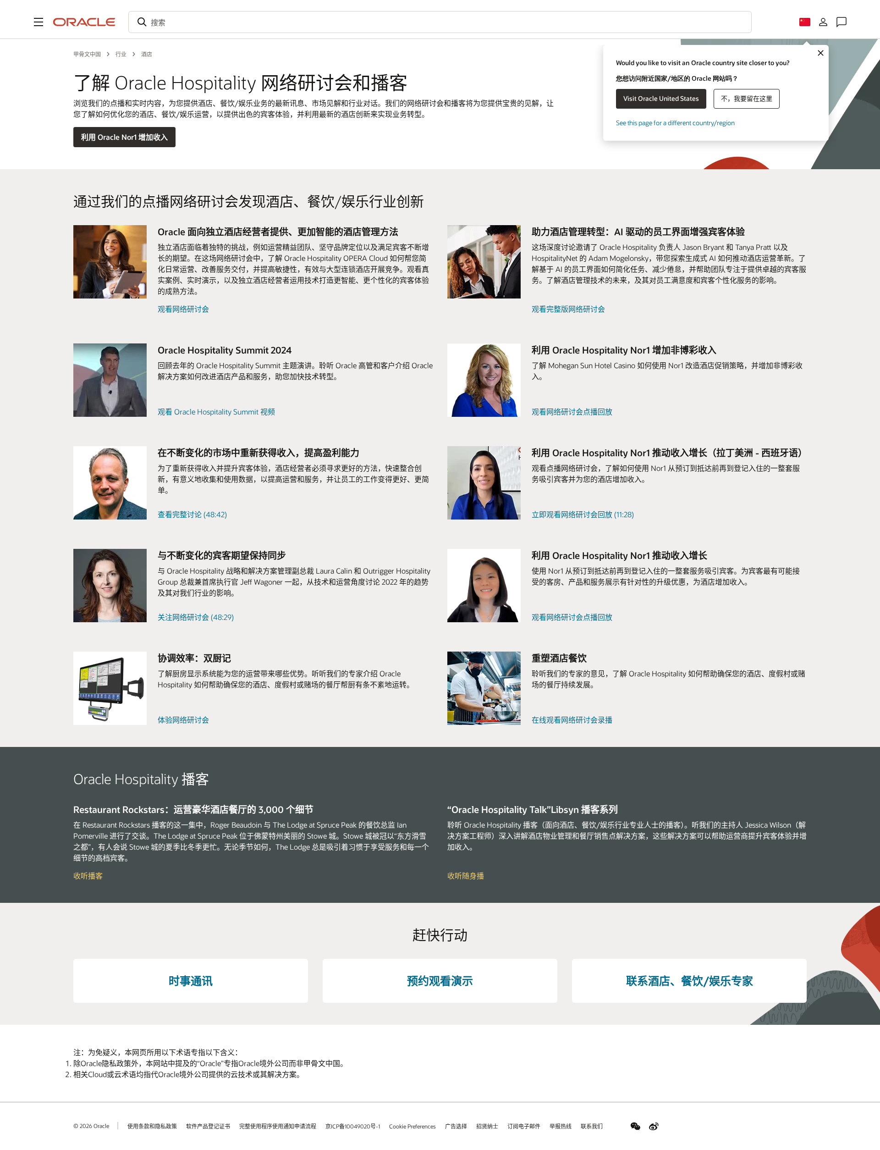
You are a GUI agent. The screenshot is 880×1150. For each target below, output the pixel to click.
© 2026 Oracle (91, 1125)
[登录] (823, 22)
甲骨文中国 (87, 54)
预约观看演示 (440, 980)
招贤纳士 (487, 1126)
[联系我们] (841, 22)
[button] (38, 22)
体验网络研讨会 (183, 719)
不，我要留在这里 (746, 98)
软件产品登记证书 (208, 1126)
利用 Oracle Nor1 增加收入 (124, 137)
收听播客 (88, 875)
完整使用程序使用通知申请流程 (277, 1126)
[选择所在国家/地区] (804, 22)
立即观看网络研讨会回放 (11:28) (583, 514)
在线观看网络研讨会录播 (572, 719)
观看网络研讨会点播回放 (572, 411)
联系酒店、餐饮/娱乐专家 (689, 980)
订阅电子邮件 (523, 1126)
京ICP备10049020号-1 (352, 1126)
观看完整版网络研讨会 (568, 309)
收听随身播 (465, 875)
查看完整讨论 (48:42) (192, 514)
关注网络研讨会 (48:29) (196, 617)
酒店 (146, 54)
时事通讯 (191, 980)
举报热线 (561, 1126)
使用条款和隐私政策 (152, 1126)
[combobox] (440, 22)
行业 (121, 54)
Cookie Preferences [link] (412, 1126)
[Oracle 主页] (84, 22)
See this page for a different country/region (675, 122)
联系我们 (592, 1126)
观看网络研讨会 (183, 309)
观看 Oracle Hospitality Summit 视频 (216, 411)
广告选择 (456, 1126)
